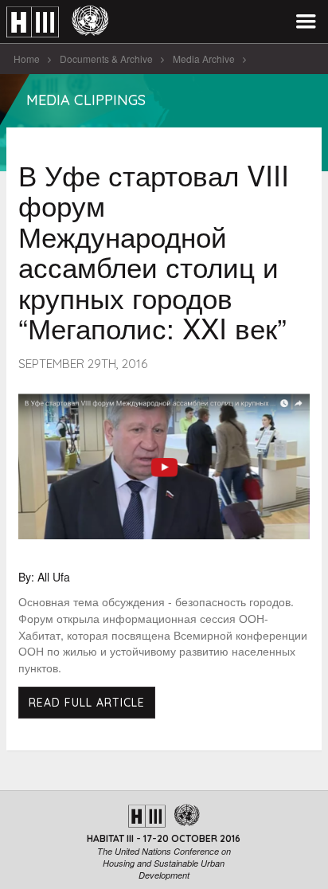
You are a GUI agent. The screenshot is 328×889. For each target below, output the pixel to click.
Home (27, 58)
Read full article (87, 702)
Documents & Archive (106, 58)
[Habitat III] (57, 22)
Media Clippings (86, 100)
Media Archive (204, 58)
